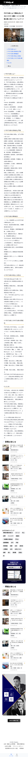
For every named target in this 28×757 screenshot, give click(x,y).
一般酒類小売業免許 (14, 478)
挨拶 (11, 500)
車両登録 (12, 490)
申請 (20, 488)
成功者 (17, 500)
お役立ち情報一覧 (15, 5)
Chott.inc (16, 742)
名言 (14, 500)
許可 (17, 488)
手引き (20, 478)
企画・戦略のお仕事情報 (9, 744)
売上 (16, 460)
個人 (11, 523)
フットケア (16, 468)
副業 (20, 513)
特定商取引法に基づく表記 (11, 748)
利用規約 (22, 748)
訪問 (11, 468)
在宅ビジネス (16, 513)
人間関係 (12, 503)
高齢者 (20, 468)
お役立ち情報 (8, 746)
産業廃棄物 (13, 488)
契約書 (15, 523)
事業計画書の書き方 (14, 450)
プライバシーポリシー (18, 746)
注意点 (18, 523)
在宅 (11, 513)
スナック (12, 460)
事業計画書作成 (6, 5)
